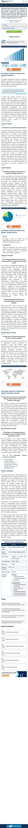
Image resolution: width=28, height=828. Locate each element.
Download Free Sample (14, 69)
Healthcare (6, 5)
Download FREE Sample (15, 826)
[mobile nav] (26, 2)
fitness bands (14, 198)
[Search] (23, 2)
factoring (20, 410)
